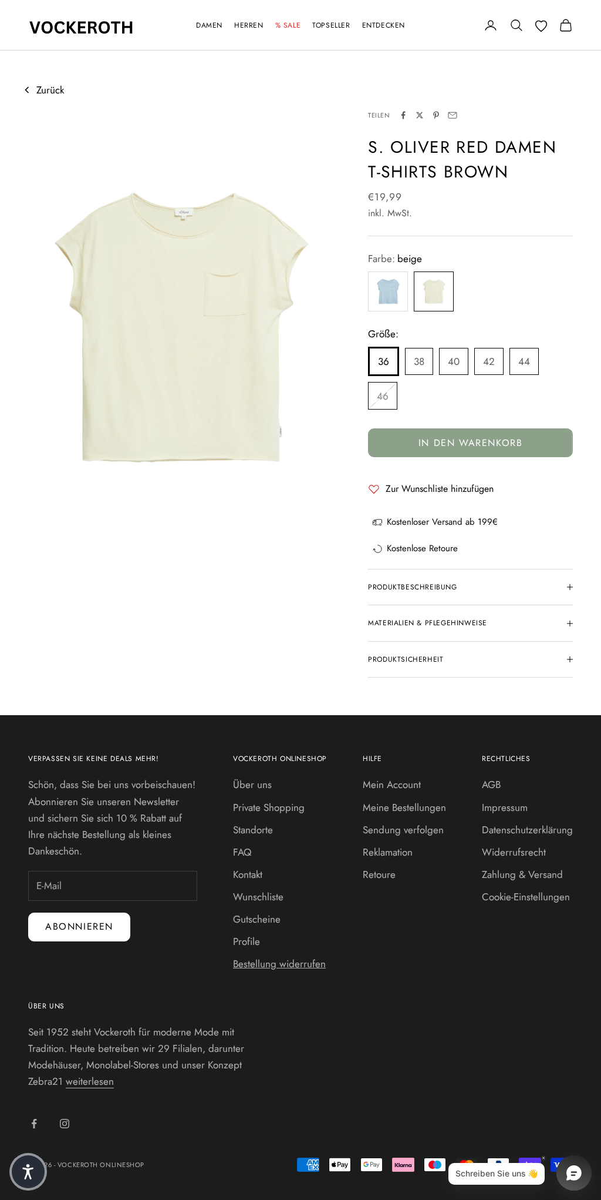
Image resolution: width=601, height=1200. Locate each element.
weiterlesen (90, 1081)
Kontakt (247, 874)
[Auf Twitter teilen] (419, 115)
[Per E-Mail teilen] (452, 115)
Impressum (505, 807)
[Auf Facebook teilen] (403, 115)
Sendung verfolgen (403, 830)
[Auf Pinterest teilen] (436, 115)
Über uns (252, 784)
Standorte (253, 830)
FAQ (242, 852)
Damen (209, 25)
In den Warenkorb (470, 443)
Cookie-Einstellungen (526, 897)
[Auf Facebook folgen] (34, 1123)
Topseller (331, 25)
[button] (28, 1172)
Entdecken (383, 25)
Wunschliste (258, 897)
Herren (249, 25)
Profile (246, 941)
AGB (491, 784)
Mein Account (392, 784)
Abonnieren (79, 926)
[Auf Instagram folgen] (64, 1123)
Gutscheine (257, 919)
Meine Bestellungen (404, 807)
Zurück (50, 90)
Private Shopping (269, 807)
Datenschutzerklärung (527, 830)
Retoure (379, 874)
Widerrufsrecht (514, 852)
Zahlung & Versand (522, 874)
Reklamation (388, 852)
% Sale (288, 25)
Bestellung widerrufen (279, 964)
